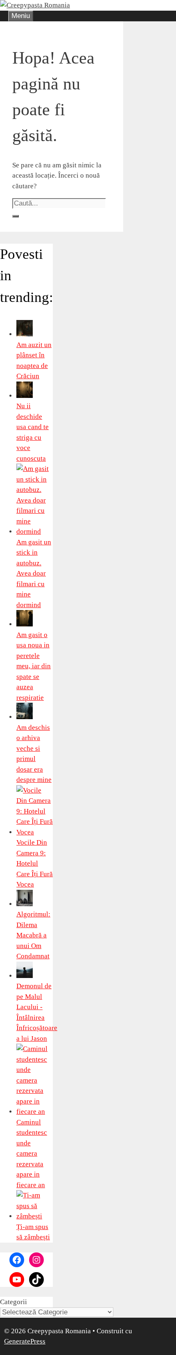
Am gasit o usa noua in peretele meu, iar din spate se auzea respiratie (33, 666)
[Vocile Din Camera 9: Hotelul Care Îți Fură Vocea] (34, 832)
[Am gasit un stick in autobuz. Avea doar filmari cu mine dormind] (34, 531)
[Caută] (15, 216)
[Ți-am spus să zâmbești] (34, 1216)
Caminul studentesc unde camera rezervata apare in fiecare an (31, 1153)
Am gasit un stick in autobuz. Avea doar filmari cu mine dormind (33, 573)
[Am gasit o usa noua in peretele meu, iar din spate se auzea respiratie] (24, 624)
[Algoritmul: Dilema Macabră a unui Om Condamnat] (24, 904)
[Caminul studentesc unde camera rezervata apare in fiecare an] (34, 1111)
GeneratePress (24, 1341)
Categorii (13, 1302)
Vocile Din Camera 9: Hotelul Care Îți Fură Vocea (34, 863)
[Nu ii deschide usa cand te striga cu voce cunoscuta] (24, 396)
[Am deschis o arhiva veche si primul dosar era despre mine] (24, 717)
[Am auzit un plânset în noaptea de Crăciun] (24, 334)
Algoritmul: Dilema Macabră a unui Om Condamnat (33, 935)
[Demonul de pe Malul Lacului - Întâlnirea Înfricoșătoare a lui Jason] (24, 976)
